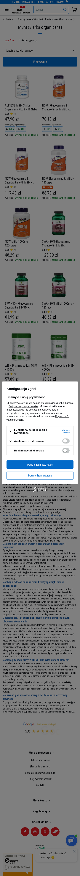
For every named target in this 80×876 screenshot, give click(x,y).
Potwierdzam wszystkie (40, 464)
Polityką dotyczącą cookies (23, 406)
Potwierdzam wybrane (40, 475)
